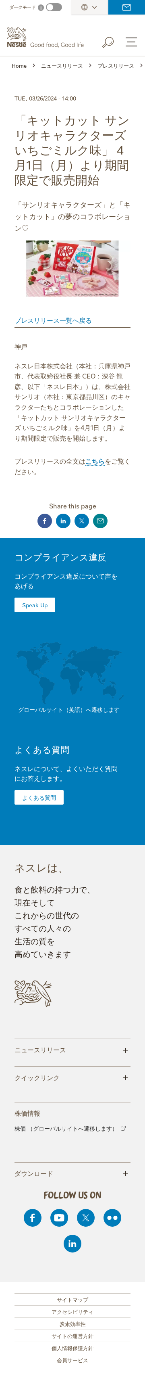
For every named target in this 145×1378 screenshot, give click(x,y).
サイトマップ (72, 1299)
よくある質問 (41, 749)
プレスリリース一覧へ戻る (53, 320)
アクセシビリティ (72, 1311)
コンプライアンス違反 (60, 556)
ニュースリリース (71, 1049)
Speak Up (35, 604)
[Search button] (113, 40)
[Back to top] (129, 1364)
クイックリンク (71, 1077)
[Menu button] (131, 42)
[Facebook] (32, 1218)
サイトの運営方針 (72, 1335)
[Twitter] (86, 1218)
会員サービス (72, 1359)
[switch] (54, 7)
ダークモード (22, 7)
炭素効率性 (73, 1323)
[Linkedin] (72, 1244)
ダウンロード (71, 1173)
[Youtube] (59, 1218)
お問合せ (126, 7)
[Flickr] (112, 1218)
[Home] (46, 37)
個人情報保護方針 (72, 1347)
